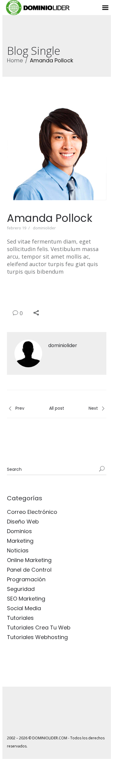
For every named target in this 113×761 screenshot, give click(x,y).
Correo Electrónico (32, 512)
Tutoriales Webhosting (37, 637)
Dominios (19, 531)
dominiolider (44, 228)
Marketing (20, 541)
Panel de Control (29, 569)
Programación (26, 579)
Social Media (24, 608)
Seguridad (21, 589)
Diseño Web (23, 521)
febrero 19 (16, 228)
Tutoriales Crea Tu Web (39, 627)
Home (15, 60)
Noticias (18, 550)
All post (56, 408)
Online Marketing (29, 560)
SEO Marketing (26, 598)
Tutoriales (20, 618)
